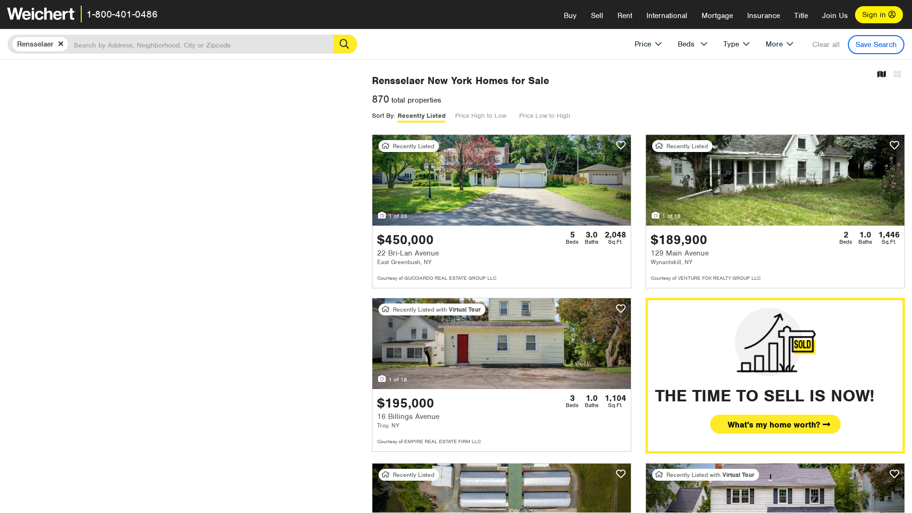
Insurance (763, 15)
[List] (897, 75)
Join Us (835, 15)
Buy (570, 15)
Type (731, 44)
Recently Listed (422, 116)
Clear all (826, 44)
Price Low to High (544, 116)
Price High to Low (480, 116)
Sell (597, 15)
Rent (625, 15)
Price (643, 44)
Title (801, 15)
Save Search (876, 44)
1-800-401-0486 (122, 14)
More (774, 44)
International (666, 15)
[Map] (882, 75)
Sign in (875, 14)
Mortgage (717, 15)
